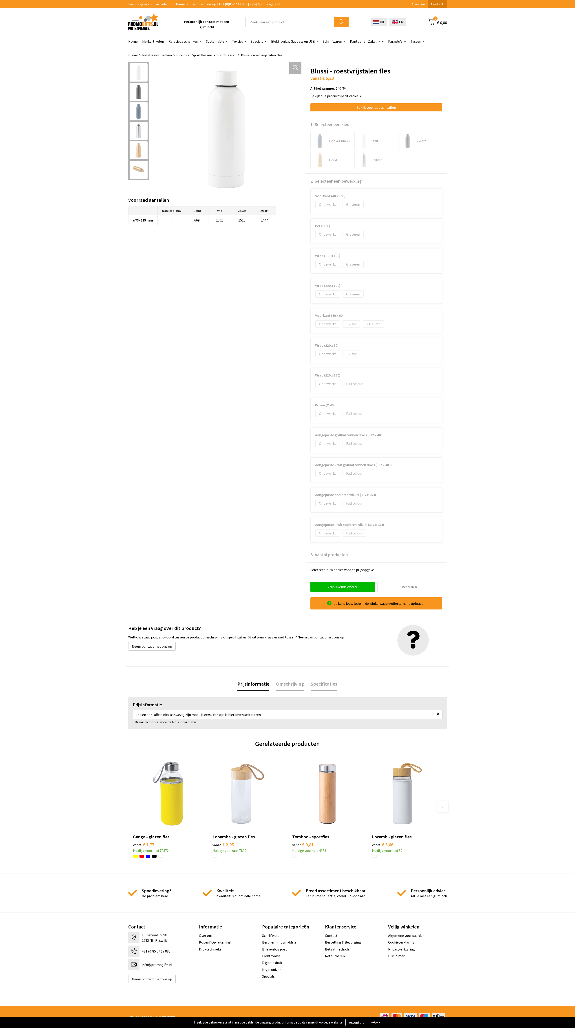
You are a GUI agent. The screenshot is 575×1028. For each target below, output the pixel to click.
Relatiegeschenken (183, 41)
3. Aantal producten (329, 554)
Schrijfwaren (332, 41)
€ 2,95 (223, 844)
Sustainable (215, 41)
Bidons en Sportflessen (194, 55)
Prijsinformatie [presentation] (253, 684)
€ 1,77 (143, 844)
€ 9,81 (303, 844)
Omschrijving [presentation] (290, 684)
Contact (437, 4)
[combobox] (289, 22)
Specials (257, 41)
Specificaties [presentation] (324, 684)
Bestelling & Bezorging (343, 942)
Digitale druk (272, 962)
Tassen (415, 41)
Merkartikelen (153, 41)
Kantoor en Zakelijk (365, 41)
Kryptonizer (271, 969)
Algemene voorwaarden (406, 935)
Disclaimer (396, 956)
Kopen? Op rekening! (215, 942)
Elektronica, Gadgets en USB (293, 41)
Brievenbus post (274, 949)
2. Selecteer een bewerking (336, 181)
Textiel (237, 41)
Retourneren (335, 956)
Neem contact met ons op (152, 646)
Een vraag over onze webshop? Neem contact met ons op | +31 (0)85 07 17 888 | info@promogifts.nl (204, 4)
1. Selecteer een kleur (330, 124)
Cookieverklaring (401, 942)
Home (133, 41)
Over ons (418, 4)
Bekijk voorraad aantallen (376, 107)
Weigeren (376, 1022)
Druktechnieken (211, 949)
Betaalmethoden (338, 949)
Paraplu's (395, 41)
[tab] (253, 684)
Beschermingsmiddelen (280, 942)
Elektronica (271, 956)
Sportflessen (227, 55)
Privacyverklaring (401, 949)
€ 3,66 (382, 844)
